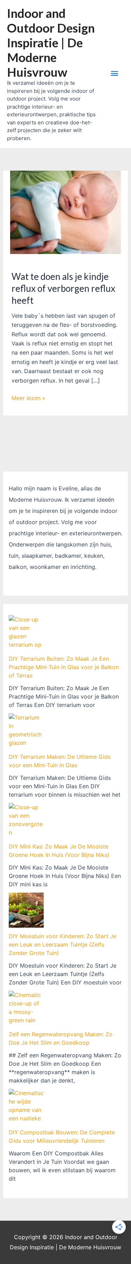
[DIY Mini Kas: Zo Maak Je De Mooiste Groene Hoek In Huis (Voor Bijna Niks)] (26, 820)
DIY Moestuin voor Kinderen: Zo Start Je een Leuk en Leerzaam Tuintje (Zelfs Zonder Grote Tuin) (62, 944)
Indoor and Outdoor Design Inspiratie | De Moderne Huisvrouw (51, 42)
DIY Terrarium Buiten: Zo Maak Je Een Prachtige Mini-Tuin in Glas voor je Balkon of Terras (64, 667)
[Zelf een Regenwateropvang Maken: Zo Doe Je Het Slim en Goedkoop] (26, 1008)
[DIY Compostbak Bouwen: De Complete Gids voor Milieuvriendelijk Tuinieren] (26, 1106)
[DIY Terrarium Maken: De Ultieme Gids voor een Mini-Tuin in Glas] (26, 730)
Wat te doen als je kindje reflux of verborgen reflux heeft (63, 288)
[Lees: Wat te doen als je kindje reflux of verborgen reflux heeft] (65, 211)
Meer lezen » (28, 398)
